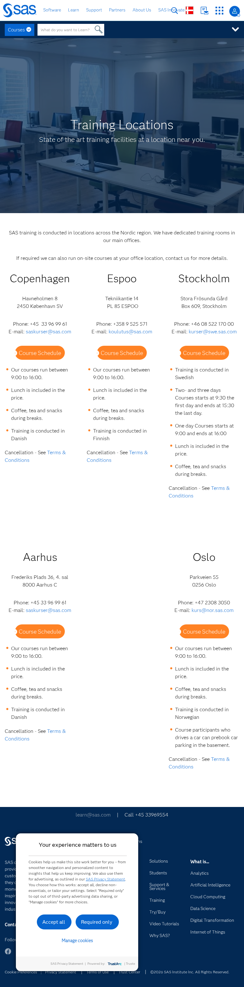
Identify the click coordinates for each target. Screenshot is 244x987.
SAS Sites (219, 11)
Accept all (53, 922)
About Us (141, 10)
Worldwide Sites (189, 10)
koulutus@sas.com (130, 332)
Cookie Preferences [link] (21, 972)
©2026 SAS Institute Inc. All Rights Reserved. (189, 972)
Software (52, 10)
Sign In (234, 11)
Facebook (8, 954)
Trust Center (129, 972)
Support (94, 10)
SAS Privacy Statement (105, 879)
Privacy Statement (60, 972)
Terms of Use (97, 972)
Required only (96, 922)
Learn (73, 10)
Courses (16, 30)
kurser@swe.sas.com (213, 332)
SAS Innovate (171, 10)
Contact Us (204, 11)
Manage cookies (77, 940)
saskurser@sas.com (48, 332)
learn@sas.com (93, 815)
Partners (117, 10)
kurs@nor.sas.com (213, 610)
